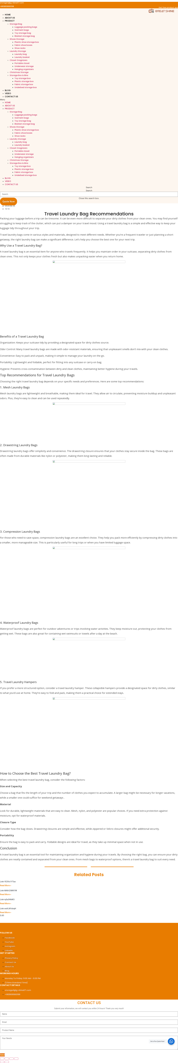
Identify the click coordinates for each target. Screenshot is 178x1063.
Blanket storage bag (25, 36)
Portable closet (22, 63)
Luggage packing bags (26, 27)
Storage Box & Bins (19, 75)
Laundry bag (21, 54)
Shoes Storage (17, 39)
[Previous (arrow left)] (2, 1062)
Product (10, 20)
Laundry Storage (18, 51)
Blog (8, 90)
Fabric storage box (24, 84)
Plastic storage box (24, 81)
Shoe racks (20, 48)
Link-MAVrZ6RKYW (8, 890)
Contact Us (11, 96)
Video (8, 93)
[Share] (7, 1059)
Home (8, 14)
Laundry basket (22, 57)
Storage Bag (16, 24)
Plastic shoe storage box (27, 42)
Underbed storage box (26, 87)
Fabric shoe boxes (23, 45)
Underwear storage (24, 66)
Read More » (5, 885)
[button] (89, 99)
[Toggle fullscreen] (11, 1059)
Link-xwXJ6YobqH (8, 908)
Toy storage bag (23, 33)
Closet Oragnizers (18, 60)
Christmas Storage (19, 72)
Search (89, 190)
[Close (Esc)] (2, 1059)
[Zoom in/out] (16, 1059)
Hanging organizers (24, 69)
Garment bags (22, 30)
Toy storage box (23, 78)
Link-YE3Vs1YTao (8, 881)
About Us (10, 17)
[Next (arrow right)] (7, 1062)
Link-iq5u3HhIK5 (7, 899)
